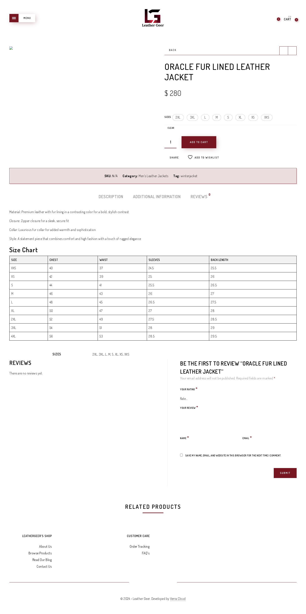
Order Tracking (139, 546)
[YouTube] (148, 583)
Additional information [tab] (157, 196)
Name (184, 437)
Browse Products (40, 553)
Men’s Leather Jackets (153, 176)
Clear (171, 127)
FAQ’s (146, 553)
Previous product (284, 51)
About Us (45, 546)
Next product (292, 51)
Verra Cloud (178, 599)
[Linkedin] (158, 583)
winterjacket (189, 176)
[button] (178, 117)
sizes (167, 117)
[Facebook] (138, 583)
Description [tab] (111, 196)
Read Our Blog (42, 560)
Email (247, 437)
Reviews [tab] (199, 196)
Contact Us (44, 566)
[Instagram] (168, 583)
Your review (189, 407)
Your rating (189, 388)
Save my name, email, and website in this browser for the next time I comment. (233, 455)
